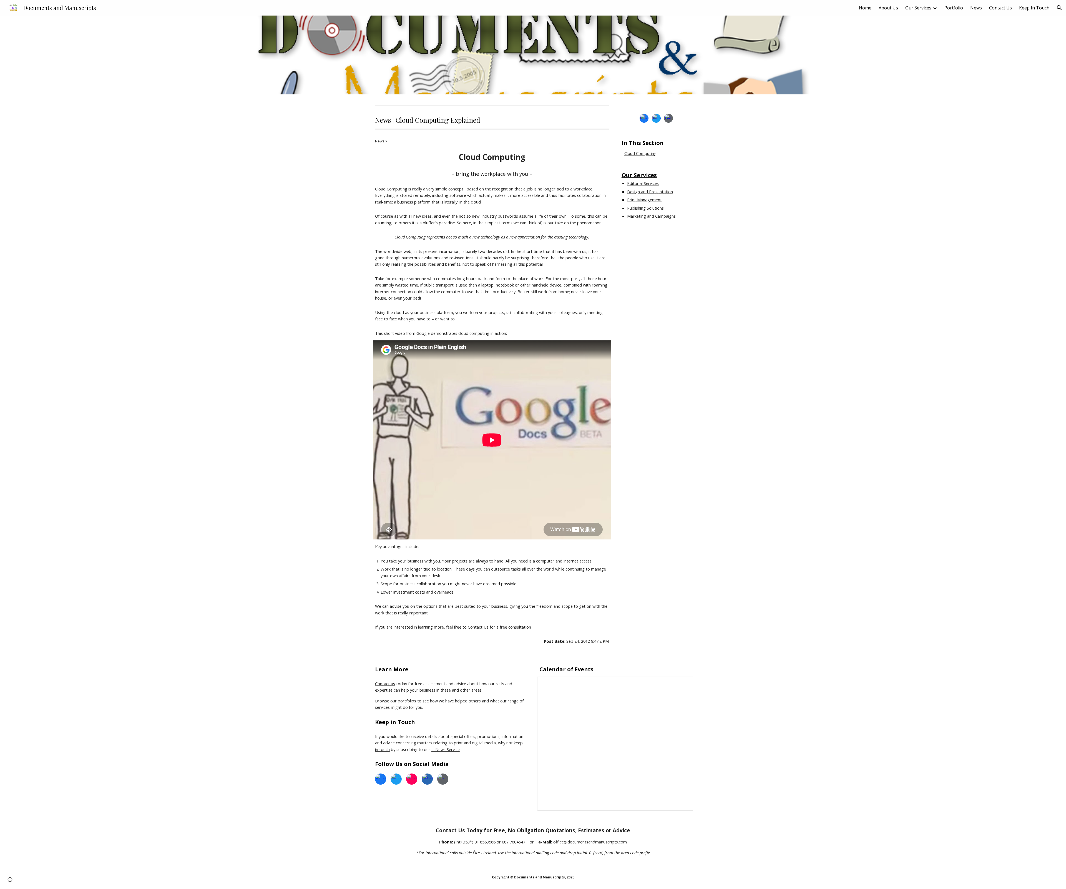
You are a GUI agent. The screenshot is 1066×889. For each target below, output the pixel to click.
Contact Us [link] (1000, 8)
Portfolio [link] (953, 8)
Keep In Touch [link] (1034, 8)
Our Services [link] (918, 8)
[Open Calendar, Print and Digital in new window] (682, 684)
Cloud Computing (640, 153)
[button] (1059, 7)
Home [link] (865, 8)
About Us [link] (888, 8)
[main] (492, 117)
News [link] (976, 8)
